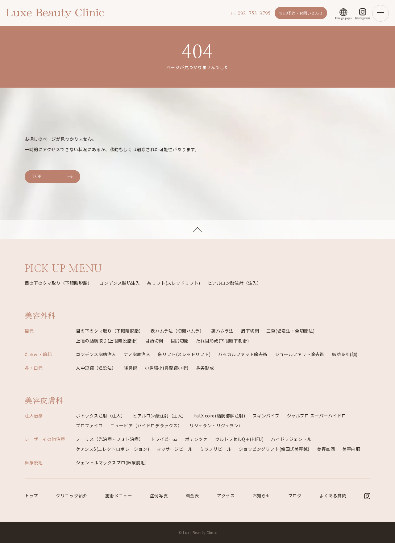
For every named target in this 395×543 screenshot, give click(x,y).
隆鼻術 (130, 368)
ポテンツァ (196, 439)
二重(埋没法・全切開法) (290, 331)
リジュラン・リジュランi (214, 425)
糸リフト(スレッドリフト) (173, 283)
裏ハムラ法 (222, 331)
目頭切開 (154, 341)
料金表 (192, 495)
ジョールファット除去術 (299, 354)
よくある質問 (332, 495)
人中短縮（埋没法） (96, 368)
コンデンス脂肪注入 (119, 283)
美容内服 (351, 449)
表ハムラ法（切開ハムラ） (177, 331)
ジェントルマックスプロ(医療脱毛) (111, 462)
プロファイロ (89, 425)
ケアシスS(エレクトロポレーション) (112, 449)
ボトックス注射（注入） (100, 415)
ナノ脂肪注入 (137, 354)
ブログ (295, 495)
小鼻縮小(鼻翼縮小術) (167, 368)
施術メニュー (118, 495)
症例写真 (159, 495)
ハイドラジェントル (291, 439)
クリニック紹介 (71, 495)
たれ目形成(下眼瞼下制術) (222, 341)
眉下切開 (250, 331)
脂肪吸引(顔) (345, 354)
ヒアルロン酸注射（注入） (235, 283)
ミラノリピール (215, 449)
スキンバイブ (265, 415)
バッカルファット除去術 (243, 354)
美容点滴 (326, 449)
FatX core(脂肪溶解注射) (219, 415)
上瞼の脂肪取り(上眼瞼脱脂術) (107, 341)
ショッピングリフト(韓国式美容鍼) (274, 449)
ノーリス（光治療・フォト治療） (109, 439)
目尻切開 (180, 341)
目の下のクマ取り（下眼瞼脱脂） (58, 283)
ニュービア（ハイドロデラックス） (146, 425)
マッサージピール (174, 449)
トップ (31, 495)
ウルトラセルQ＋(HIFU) (239, 439)
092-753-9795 (250, 13)
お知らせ (261, 495)
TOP (36, 177)
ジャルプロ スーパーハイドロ (316, 415)
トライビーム (164, 439)
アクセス (226, 495)
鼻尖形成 (205, 368)
